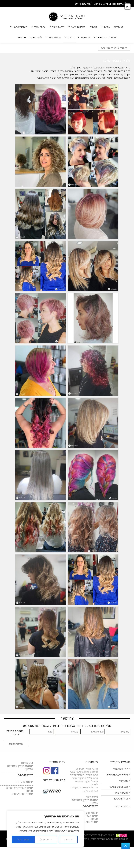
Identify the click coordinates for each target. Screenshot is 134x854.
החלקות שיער (78, 27)
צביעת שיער (58, 27)
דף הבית (118, 27)
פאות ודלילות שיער (106, 37)
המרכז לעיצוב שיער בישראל (87, 835)
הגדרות (68, 839)
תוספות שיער (20, 27)
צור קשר (22, 37)
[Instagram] (7, 3)
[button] (128, 6)
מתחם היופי (55, 37)
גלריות (71, 37)
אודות (107, 27)
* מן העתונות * (120, 769)
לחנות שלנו (36, 37)
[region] (45, 828)
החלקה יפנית (97, 838)
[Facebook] (14, 3)
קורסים (93, 27)
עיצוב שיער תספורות (117, 775)
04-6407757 (90, 806)
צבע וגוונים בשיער (118, 786)
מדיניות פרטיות (122, 806)
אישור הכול (23, 839)
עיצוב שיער (39, 27)
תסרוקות (85, 37)
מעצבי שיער (108, 835)
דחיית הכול (46, 839)
